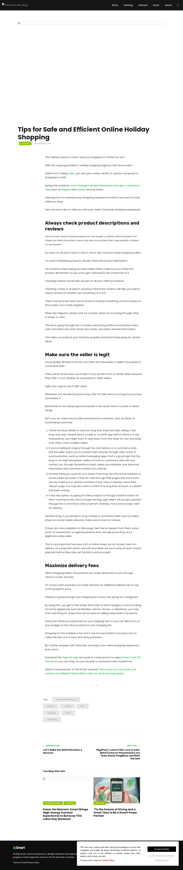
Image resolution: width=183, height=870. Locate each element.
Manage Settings (161, 860)
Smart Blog (52, 719)
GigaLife (50, 706)
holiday (67, 706)
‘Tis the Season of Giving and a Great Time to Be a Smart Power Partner (115, 812)
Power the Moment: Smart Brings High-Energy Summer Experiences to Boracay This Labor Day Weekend (65, 814)
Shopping (51, 713)
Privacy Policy (33, 862)
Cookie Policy (107, 860)
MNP (82, 706)
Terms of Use (19, 862)
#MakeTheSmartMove (66, 699)
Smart (68, 713)
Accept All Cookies (161, 849)
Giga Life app (70, 657)
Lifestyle (25, 143)
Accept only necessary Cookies (161, 856)
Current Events (53, 803)
